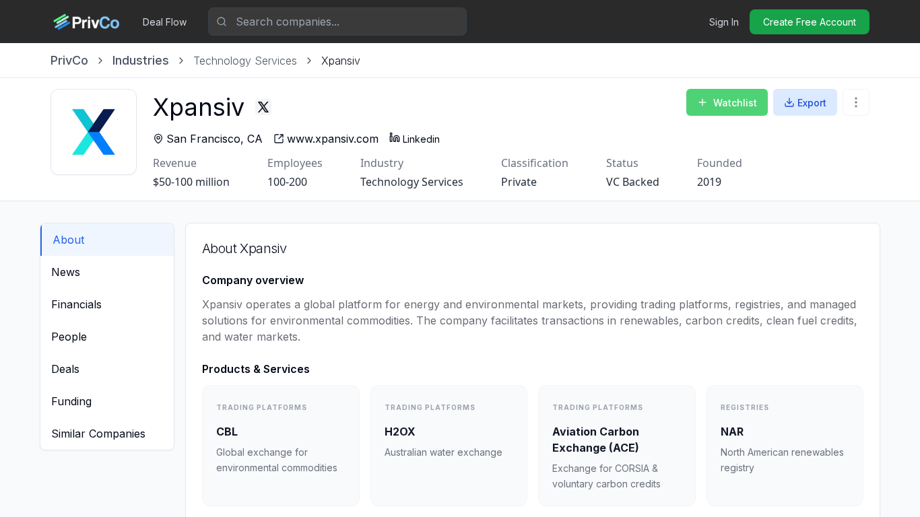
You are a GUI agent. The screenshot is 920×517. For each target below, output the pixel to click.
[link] (340, 61)
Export (811, 102)
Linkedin (421, 139)
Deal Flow (165, 22)
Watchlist (735, 102)
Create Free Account (809, 22)
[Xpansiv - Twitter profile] (263, 107)
